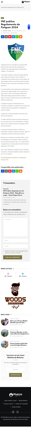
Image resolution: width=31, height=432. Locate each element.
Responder (6, 188)
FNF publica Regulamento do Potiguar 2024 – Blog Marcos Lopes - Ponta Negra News (13, 193)
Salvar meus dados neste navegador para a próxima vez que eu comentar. (16, 252)
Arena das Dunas (15, 341)
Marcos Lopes (7, 30)
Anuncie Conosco (8, 404)
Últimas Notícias (23, 400)
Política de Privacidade (21, 404)
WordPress (16, 419)
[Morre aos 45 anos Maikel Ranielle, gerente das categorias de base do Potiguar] (4, 322)
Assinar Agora (15, 374)
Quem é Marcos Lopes (10, 400)
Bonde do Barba (14, 318)
